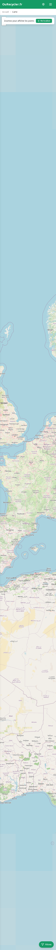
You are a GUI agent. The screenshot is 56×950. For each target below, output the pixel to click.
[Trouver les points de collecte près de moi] (43, 4)
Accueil (5, 11)
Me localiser (45, 21)
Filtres (48, 944)
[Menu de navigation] (50, 4)
